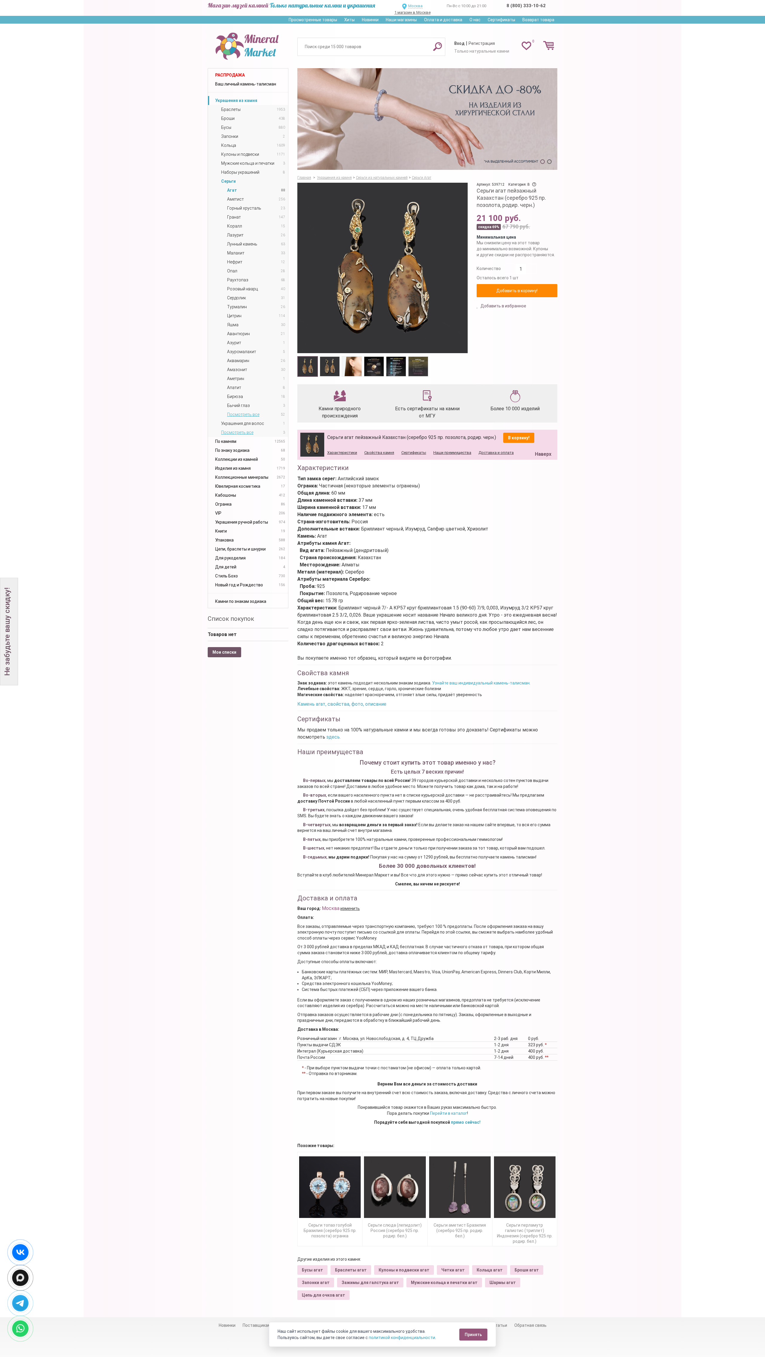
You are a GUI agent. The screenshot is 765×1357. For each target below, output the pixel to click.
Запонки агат (316, 1282)
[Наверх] (542, 439)
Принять (473, 1334)
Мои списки (224, 652)
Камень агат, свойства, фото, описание (341, 704)
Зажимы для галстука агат (370, 1282)
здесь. (333, 737)
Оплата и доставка (443, 19)
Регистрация (482, 43)
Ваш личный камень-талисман (245, 84)
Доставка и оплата (496, 452)
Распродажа (230, 75)
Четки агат (453, 1270)
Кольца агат (490, 1270)
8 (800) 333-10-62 (526, 5)
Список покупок (231, 618)
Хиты (349, 19)
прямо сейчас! (466, 1122)
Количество (489, 268)
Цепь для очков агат (323, 1295)
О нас (475, 19)
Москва (415, 6)
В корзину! (519, 437)
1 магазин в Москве (412, 12)
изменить (350, 908)
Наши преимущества (452, 452)
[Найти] (437, 46)
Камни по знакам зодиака (240, 601)
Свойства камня (379, 452)
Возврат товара (538, 19)
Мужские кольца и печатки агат (444, 1282)
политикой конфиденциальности (402, 1337)
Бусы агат (312, 1270)
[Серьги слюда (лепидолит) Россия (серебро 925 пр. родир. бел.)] (395, 1187)
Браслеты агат (351, 1270)
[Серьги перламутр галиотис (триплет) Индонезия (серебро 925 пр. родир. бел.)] (525, 1187)
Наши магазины (401, 19)
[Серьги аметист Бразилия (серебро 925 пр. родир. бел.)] (460, 1187)
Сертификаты (501, 19)
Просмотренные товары (313, 19)
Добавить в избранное (503, 306)
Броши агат (527, 1270)
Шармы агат (502, 1282)
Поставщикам (257, 1325)
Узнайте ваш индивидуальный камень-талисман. (481, 683)
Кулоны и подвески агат (404, 1270)
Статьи (499, 1325)
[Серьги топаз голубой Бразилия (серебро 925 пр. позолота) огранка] (330, 1187)
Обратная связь (530, 1325)
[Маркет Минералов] (248, 44)
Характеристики (342, 452)
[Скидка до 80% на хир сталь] (427, 119)
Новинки (370, 19)
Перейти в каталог (448, 1113)
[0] (526, 45)
